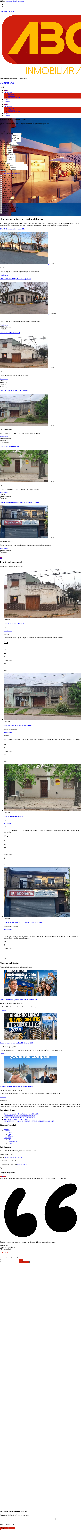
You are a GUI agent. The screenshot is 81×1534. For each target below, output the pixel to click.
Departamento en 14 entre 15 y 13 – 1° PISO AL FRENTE (19, 502)
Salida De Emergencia (10, 207)
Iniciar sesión (10, 11)
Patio (4, 201)
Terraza (5, 211)
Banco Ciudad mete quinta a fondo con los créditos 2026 (19, 999)
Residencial (7, 1138)
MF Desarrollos (21, 1164)
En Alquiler (11, 96)
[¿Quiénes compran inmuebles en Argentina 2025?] (30, 1082)
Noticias (6, 99)
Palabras (3, 163)
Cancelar (11, 1528)
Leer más (3, 1010)
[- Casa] (16, 141)
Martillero (3, 161)
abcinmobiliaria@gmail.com (15, 1)
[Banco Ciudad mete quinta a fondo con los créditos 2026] (30, 996)
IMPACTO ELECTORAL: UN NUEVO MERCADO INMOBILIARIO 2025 (29, 1121)
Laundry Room (8, 193)
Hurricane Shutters (9, 191)
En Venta (11, 94)
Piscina (5, 203)
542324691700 (7, 83)
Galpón (10, 1132)
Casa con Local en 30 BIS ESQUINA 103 (14, 391)
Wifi (4, 213)
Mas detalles (4, 275)
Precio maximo (5, 144)
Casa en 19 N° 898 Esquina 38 (10, 333)
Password (3, 1258)
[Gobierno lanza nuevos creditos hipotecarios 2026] (30, 1039)
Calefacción (7, 183)
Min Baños (3, 152)
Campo (6, 1129)
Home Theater (7, 189)
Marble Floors (7, 197)
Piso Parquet (7, 205)
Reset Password (24, 1262)
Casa (9, 1139)
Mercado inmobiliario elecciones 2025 (16, 1119)
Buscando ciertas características (10, 173)
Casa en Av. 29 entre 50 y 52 (9, 446)
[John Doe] (11, 159)
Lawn (5, 195)
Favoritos (3, 11)
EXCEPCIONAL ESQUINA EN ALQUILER (15, 279)
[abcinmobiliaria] (11, 156)
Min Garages (4, 154)
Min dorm (3, 150)
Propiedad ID (4, 165)
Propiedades (8, 92)
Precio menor (4, 142)
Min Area (4, 167)
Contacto (7, 101)
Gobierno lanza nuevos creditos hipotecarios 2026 (16, 1043)
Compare (3, 1176)
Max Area (5, 169)
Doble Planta (7, 185)
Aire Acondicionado (9, 177)
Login (21, 1260)
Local (9, 1134)
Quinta (10, 1143)
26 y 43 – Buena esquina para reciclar (12, 229)
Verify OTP (4, 1528)
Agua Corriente (8, 175)
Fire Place (6, 187)
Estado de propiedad (6, 134)
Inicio (6, 90)
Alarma (5, 179)
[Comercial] (16, 136)
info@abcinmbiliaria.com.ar (13, 1157)
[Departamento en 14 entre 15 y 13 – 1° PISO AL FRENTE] (37, 916)
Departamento (12, 1141)
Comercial (7, 1130)
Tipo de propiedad (6, 141)
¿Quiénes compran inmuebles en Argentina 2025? (16, 1086)
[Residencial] (16, 139)
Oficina (10, 1136)
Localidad (3, 132)
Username (3, 1256)
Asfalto (5, 181)
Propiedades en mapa (14, 97)
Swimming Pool (8, 209)
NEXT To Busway (9, 199)
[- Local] (16, 137)
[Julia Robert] (11, 157)
